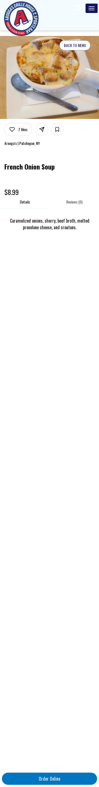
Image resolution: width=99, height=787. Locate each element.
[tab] (25, 202)
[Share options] (42, 129)
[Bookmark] (57, 129)
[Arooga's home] (29, 18)
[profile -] (78, 8)
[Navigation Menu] (92, 8)
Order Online (49, 778)
